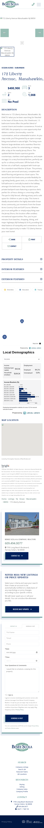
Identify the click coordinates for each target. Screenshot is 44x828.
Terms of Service (11, 728)
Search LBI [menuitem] (22, 769)
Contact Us (15, 556)
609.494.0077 (34, 4)
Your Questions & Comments (15, 665)
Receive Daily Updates (21, 609)
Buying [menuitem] (22, 784)
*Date (7, 649)
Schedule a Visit (30, 626)
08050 (5, 502)
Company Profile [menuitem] (22, 791)
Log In (19, 809)
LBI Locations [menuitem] (22, 774)
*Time (7, 657)
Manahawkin (31, 499)
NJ (17, 499)
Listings (11, 499)
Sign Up (26, 809)
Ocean (22, 499)
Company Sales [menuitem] (22, 789)
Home (4, 499)
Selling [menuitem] (22, 787)
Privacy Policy (19, 710)
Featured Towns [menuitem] (22, 772)
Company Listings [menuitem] (22, 767)
